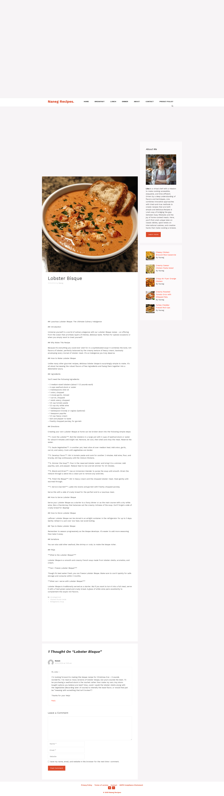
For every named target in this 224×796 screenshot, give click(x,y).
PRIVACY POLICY (166, 101)
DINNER (125, 101)
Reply (53, 700)
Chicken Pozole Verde (58, 599)
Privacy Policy (86, 785)
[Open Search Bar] (172, 106)
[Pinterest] (109, 787)
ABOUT (137, 101)
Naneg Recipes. (61, 101)
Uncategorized (55, 597)
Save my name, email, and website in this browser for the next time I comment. (84, 762)
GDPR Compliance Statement (131, 785)
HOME (86, 101)
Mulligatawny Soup (57, 602)
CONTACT (150, 101)
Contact (114, 785)
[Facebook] (113, 787)
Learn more (153, 234)
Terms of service (101, 785)
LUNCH (113, 101)
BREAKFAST (100, 101)
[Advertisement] (70, 16)
